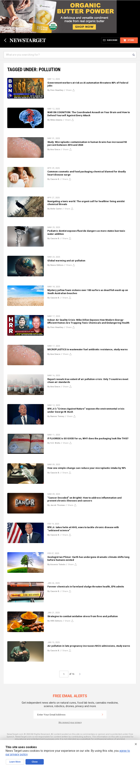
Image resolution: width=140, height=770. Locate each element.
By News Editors (55, 265)
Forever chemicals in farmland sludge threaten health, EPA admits (85, 586)
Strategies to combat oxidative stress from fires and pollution (82, 616)
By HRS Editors (54, 621)
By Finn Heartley (55, 90)
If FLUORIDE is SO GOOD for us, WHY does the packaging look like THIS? (88, 438)
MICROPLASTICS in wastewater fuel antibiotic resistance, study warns (87, 349)
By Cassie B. (53, 179)
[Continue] (102, 715)
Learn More (15, 762)
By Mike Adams (54, 120)
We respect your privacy (70, 722)
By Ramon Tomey (55, 416)
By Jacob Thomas (56, 505)
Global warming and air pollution (66, 260)
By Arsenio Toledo (56, 564)
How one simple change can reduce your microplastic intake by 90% (86, 468)
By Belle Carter (54, 209)
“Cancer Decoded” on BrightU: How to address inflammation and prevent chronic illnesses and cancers (84, 499)
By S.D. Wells (53, 443)
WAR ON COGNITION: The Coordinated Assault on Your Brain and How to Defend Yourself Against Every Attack (88, 114)
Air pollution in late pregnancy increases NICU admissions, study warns (88, 645)
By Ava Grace (53, 149)
